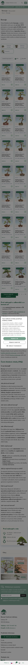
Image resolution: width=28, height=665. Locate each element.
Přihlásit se (6, 662)
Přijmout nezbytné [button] (14, 342)
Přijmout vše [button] (14, 338)
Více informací (17, 335)
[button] (14, 346)
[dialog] (14, 332)
